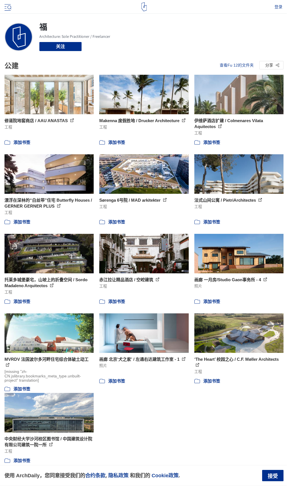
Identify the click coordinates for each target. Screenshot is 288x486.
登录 (278, 7)
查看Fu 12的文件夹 (237, 65)
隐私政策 (118, 475)
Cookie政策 (165, 475)
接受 (273, 476)
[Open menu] (7, 7)
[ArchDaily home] (144, 6)
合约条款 (95, 475)
